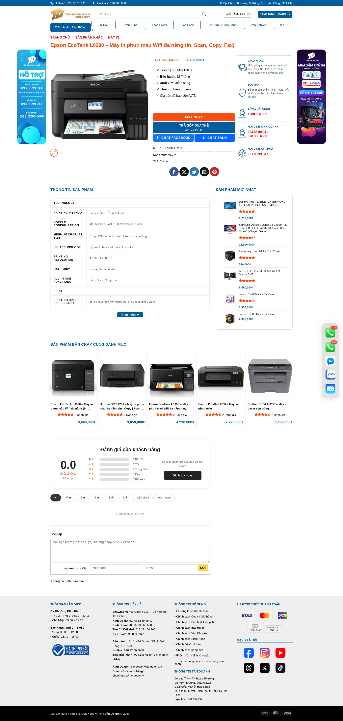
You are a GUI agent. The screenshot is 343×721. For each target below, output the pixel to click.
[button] (237, 14)
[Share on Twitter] (194, 171)
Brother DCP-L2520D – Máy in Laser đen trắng (267, 406)
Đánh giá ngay (183, 475)
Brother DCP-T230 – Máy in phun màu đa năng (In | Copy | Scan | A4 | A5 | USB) (122, 406)
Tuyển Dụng (129, 24)
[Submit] (204, 14)
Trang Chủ (60, 37)
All (55, 497)
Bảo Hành (187, 24)
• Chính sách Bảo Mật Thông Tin (194, 622)
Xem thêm (128, 314)
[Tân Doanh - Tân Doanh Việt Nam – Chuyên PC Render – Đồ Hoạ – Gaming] (70, 14)
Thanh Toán (159, 24)
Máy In (113, 37)
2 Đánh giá (81, 414)
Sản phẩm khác (89, 37)
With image (164, 497)
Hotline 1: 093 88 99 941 (69, 3)
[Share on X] (184, 171)
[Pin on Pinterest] (214, 171)
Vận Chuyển (258, 24)
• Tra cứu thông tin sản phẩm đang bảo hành (199, 662)
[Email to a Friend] (204, 171)
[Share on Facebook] (174, 171)
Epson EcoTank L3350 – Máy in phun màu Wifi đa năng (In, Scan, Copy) (170, 406)
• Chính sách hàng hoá (188, 649)
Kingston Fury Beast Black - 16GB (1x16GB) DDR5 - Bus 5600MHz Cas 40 (51, 706)
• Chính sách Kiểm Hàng (189, 638)
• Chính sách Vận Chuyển (190, 633)
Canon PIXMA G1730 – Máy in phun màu (218, 406)
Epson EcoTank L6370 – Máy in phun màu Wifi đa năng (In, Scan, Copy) (72, 406)
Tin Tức (103, 24)
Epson (164, 161)
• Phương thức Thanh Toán (191, 611)
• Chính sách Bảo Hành (189, 627)
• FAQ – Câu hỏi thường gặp (192, 655)
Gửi (203, 567)
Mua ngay (194, 117)
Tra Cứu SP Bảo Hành (222, 24)
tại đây (279, 72)
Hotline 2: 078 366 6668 (111, 3)
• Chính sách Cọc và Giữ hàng (193, 616)
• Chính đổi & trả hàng (188, 644)
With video (143, 497)
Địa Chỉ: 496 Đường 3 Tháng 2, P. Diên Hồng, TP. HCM (257, 3)
